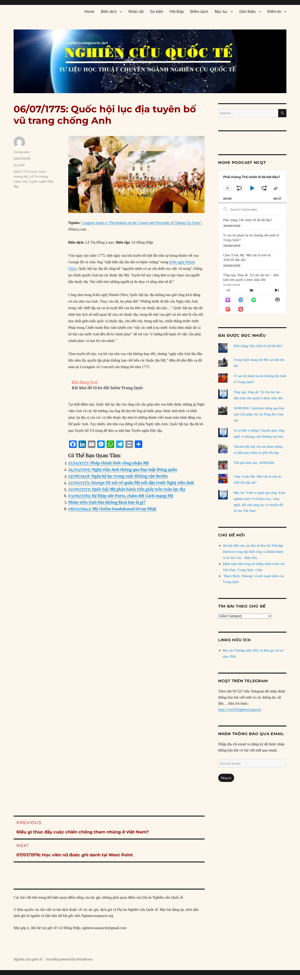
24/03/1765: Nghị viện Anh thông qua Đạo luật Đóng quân (122, 469)
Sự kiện (156, 12)
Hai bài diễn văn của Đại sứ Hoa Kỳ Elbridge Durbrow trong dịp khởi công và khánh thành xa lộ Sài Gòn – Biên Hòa (253, 552)
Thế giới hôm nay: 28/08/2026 (254, 463)
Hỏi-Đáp (177, 12)
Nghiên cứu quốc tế (28, 959)
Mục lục (221, 12)
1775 (26, 171)
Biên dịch (109, 12)
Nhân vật (135, 12)
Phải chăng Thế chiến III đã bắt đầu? (247, 220)
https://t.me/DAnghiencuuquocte (239, 709)
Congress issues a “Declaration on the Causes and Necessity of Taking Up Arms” (141, 223)
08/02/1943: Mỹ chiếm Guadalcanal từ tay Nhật (112, 508)
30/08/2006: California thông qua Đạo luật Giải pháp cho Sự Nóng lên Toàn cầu (259, 414)
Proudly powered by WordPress (69, 959)
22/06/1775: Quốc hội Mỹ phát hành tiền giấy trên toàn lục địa (126, 489)
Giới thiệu (247, 12)
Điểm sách (199, 12)
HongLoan (22, 152)
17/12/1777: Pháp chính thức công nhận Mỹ (108, 463)
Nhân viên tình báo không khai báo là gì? (107, 502)
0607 (17, 171)
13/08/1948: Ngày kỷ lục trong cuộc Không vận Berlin (118, 476)
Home (89, 12)
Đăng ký (226, 778)
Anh (34, 171)
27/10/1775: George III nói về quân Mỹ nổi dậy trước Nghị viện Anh (131, 482)
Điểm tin (274, 12)
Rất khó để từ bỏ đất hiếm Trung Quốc (107, 387)
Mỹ (25, 181)
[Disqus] (109, 610)
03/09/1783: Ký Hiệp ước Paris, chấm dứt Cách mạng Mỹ (120, 495)
